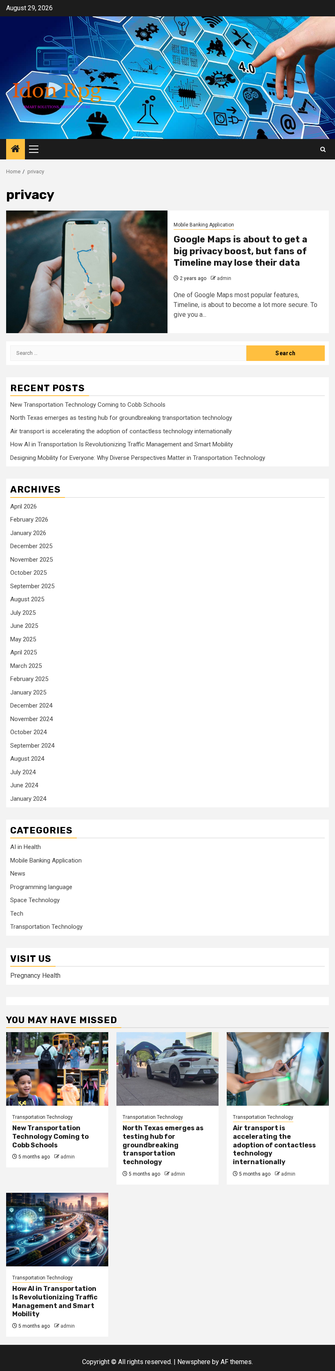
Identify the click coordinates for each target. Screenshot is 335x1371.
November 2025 (31, 559)
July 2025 (23, 612)
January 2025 (28, 692)
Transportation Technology (46, 926)
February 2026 (29, 519)
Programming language (41, 887)
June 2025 (24, 625)
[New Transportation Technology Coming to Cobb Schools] (57, 1069)
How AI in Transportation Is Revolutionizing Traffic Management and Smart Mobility (121, 444)
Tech (16, 913)
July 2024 (23, 772)
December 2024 (31, 705)
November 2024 (31, 719)
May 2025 (23, 639)
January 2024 (28, 798)
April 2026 (23, 506)
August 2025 (27, 599)
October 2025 (28, 572)
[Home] (15, 149)
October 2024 (28, 732)
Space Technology (35, 900)
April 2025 (23, 652)
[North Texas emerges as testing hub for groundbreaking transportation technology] (167, 1069)
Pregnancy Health (35, 975)
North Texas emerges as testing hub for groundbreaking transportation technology (121, 417)
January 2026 (28, 533)
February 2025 (29, 679)
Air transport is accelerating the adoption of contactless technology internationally (121, 431)
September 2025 (32, 586)
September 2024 (32, 745)
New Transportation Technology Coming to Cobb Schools (87, 404)
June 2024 (24, 785)
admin (224, 278)
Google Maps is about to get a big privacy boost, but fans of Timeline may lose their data (240, 251)
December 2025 (31, 546)
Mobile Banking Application (204, 225)
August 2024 (27, 758)
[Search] (323, 149)
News (17, 873)
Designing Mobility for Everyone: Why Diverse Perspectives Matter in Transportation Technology (137, 457)
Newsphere (193, 1362)
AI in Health (25, 847)
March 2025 (26, 666)
